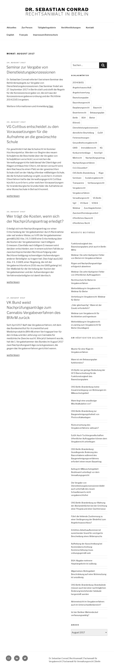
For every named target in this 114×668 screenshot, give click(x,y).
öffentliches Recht (81, 223)
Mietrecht (77, 158)
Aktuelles (11, 27)
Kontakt (90, 27)
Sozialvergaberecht (94, 178)
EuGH (100, 133)
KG (101, 148)
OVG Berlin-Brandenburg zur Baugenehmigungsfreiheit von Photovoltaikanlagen (85, 414)
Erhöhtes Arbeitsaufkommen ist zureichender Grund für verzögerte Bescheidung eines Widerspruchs (87, 533)
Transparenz (78, 183)
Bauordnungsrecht (81, 102)
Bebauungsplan (97, 112)
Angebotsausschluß (82, 87)
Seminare (77, 178)
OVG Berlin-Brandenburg (84, 173)
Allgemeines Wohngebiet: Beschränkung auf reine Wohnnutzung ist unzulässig (88, 574)
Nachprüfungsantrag (95, 158)
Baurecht (97, 107)
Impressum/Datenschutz (45, 35)
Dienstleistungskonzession (85, 127)
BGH (83, 117)
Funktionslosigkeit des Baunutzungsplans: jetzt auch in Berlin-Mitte (88, 246)
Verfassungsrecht (96, 183)
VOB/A (95, 203)
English (10, 35)
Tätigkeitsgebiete (47, 27)
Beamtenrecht (79, 112)
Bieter (92, 117)
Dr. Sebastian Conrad (57, 9)
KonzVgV (98, 153)
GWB (75, 148)
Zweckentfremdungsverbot (85, 213)
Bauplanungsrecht (81, 107)
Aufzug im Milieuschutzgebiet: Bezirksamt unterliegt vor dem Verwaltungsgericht (85, 472)
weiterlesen (13, 196)
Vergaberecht (79, 188)
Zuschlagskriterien (92, 208)
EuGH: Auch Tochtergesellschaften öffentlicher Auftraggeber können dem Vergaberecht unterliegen (89, 438)
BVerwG (76, 122)
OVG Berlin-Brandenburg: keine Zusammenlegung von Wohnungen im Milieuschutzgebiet (88, 390)
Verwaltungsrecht (81, 198)
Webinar (76, 208)
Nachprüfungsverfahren (84, 163)
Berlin (75, 117)
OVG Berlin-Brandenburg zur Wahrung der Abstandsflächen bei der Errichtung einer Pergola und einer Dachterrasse (89, 505)
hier (51, 106)
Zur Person (27, 27)
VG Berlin (97, 198)
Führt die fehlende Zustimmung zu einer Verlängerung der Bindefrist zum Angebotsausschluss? (88, 519)
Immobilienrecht (88, 148)
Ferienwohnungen (81, 138)
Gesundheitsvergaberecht (85, 143)
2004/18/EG (78, 82)
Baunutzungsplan (81, 97)
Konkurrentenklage (82, 153)
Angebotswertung (81, 92)
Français (23, 35)
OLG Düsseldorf (80, 168)
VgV (74, 203)
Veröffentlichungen (71, 27)
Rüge (101, 173)
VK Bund (84, 203)
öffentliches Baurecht (83, 218)
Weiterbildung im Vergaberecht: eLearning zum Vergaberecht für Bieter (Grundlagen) (86, 324)
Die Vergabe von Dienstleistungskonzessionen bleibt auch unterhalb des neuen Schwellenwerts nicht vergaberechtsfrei (88, 489)
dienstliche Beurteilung (83, 133)
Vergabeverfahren (81, 193)
